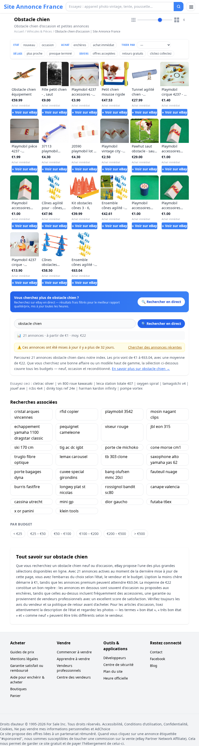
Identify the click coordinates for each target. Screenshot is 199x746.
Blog (153, 665)
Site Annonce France (33, 6)
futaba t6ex (160, 501)
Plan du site (113, 671)
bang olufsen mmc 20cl (117, 474)
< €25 (17, 533)
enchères (80, 45)
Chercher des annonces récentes (155, 347)
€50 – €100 (62, 533)
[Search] (178, 6)
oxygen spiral (148, 383)
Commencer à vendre (74, 652)
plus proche (34, 53)
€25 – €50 (38, 533)
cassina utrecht (28, 501)
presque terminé (60, 53)
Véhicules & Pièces (39, 31)
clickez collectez (161, 53)
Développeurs (114, 658)
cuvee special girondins (72, 474)
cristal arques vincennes (26, 414)
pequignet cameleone (70, 429)
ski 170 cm (23, 447)
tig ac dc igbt (71, 447)
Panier (15, 695)
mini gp (67, 501)
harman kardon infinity (97, 388)
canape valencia (165, 486)
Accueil (19, 31)
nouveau (29, 45)
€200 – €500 (116, 533)
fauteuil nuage (163, 471)
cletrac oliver (43, 383)
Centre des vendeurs (74, 677)
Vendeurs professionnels (69, 668)
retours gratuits (132, 53)
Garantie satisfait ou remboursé (26, 668)
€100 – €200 (89, 533)
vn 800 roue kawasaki (75, 383)
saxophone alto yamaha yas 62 (164, 459)
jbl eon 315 (160, 426)
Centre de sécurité (118, 664)
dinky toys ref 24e (60, 388)
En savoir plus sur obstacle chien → (141, 368)
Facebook (157, 658)
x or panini (24, 511)
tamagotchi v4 (174, 383)
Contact (156, 652)
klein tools (69, 511)
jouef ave (17, 388)
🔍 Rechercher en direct (161, 323)
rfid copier (69, 411)
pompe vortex (131, 388)
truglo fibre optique (24, 459)
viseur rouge (116, 426)
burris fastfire (27, 486)
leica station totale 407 (114, 383)
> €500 (139, 533)
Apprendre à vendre (73, 658)
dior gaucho (116, 501)
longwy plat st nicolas (72, 489)
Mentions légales (24, 658)
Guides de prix (22, 652)
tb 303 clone (116, 456)
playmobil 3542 (119, 411)
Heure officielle (115, 678)
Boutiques (18, 689)
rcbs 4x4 (35, 388)
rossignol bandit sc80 (120, 489)
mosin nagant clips (163, 414)
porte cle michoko (121, 447)
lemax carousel (73, 456)
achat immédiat (103, 45)
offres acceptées (104, 53)
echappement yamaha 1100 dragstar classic (28, 432)
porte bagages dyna (27, 474)
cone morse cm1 (165, 447)
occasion (48, 45)
